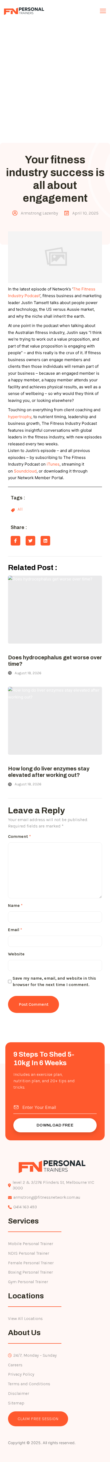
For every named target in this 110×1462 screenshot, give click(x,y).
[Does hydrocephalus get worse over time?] (55, 610)
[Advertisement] (55, 85)
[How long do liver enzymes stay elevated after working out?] (55, 721)
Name (15, 905)
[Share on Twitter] (30, 541)
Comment (19, 836)
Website (16, 953)
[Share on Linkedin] (45, 541)
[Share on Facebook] (15, 541)
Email (15, 929)
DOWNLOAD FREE (55, 1125)
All (20, 509)
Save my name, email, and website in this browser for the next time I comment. (54, 981)
